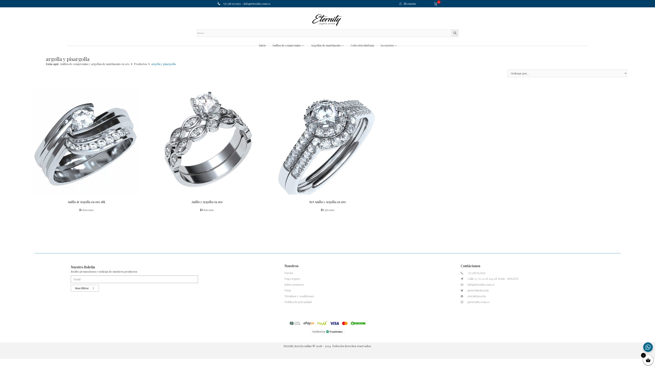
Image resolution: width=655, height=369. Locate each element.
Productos (140, 64)
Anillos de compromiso (286, 45)
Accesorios (387, 45)
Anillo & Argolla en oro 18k (86, 202)
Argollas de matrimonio (326, 45)
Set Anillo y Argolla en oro (327, 202)
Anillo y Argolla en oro (207, 202)
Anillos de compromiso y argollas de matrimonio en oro (94, 64)
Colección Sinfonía (362, 45)
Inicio (262, 45)
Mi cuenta (410, 3)
